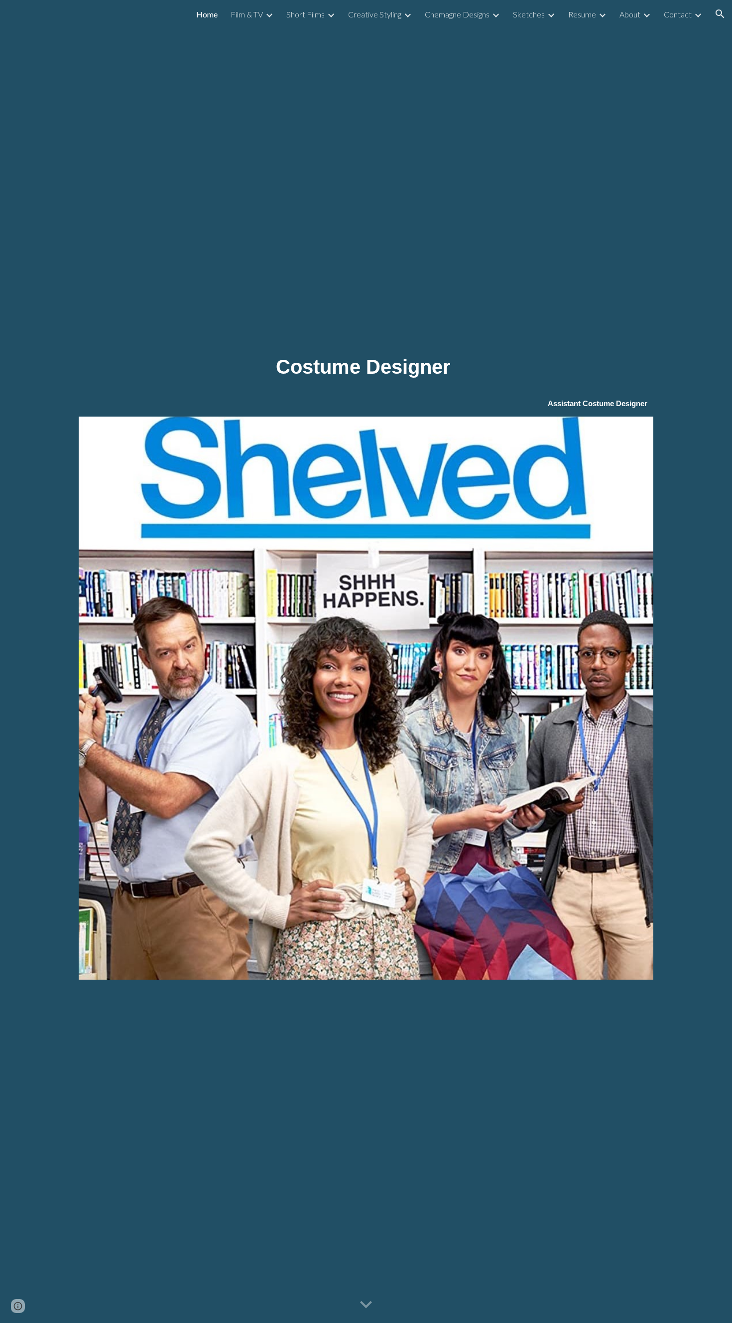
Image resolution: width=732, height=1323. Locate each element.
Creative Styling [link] (374, 14)
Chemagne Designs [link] (457, 14)
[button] (720, 14)
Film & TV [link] (247, 14)
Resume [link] (582, 14)
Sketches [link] (529, 14)
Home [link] (207, 14)
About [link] (629, 14)
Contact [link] (678, 14)
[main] (366, 367)
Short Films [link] (305, 14)
